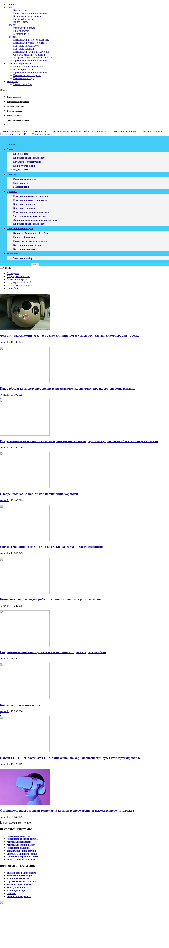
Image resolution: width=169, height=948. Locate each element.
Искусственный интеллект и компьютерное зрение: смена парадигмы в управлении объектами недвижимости (79, 441)
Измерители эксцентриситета (30, 42)
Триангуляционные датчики (18, 120)
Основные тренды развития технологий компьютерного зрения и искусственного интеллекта (67, 810)
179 (8, 822)
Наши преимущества (18, 878)
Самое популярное (17, 279)
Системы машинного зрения (29, 54)
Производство (21, 30)
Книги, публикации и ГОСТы (30, 66)
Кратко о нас (20, 10)
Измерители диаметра (15, 97)
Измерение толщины (14, 115)
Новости (11, 24)
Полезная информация (19, 63)
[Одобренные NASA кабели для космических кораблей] (25, 487)
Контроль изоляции (24, 48)
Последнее (13, 273)
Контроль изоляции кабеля (21, 845)
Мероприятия (21, 33)
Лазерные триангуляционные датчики (34, 57)
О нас (10, 7)
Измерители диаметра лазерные (31, 39)
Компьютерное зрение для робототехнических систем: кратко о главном (52, 599)
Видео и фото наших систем (21, 873)
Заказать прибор (22, 84)
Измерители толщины (18, 848)
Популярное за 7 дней (19, 282)
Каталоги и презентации (27, 16)
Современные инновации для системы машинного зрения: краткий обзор (53, 652)
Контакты (12, 81)
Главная (11, 4)
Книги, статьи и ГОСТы (19, 887)
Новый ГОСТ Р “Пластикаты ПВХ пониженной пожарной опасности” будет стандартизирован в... (71, 758)
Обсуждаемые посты (18, 276)
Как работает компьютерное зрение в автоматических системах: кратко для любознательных (67, 388)
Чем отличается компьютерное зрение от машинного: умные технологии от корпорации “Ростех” (70, 335)
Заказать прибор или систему (22, 859)
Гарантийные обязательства (21, 881)
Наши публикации (23, 19)
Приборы (12, 36)
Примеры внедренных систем (30, 13)
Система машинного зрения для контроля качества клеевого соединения (52, 546)
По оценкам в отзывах (19, 285)
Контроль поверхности (26, 45)
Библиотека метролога (19, 896)
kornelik (4, 342)
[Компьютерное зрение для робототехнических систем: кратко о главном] (25, 593)
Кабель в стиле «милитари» (20, 705)
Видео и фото (21, 21)
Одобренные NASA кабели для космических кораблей (39, 494)
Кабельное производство (27, 75)
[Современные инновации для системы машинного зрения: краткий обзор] (25, 645)
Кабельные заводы (23, 78)
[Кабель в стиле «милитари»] (25, 698)
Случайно (12, 288)
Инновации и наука (24, 27)
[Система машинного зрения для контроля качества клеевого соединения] (25, 540)
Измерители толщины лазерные (31, 51)
